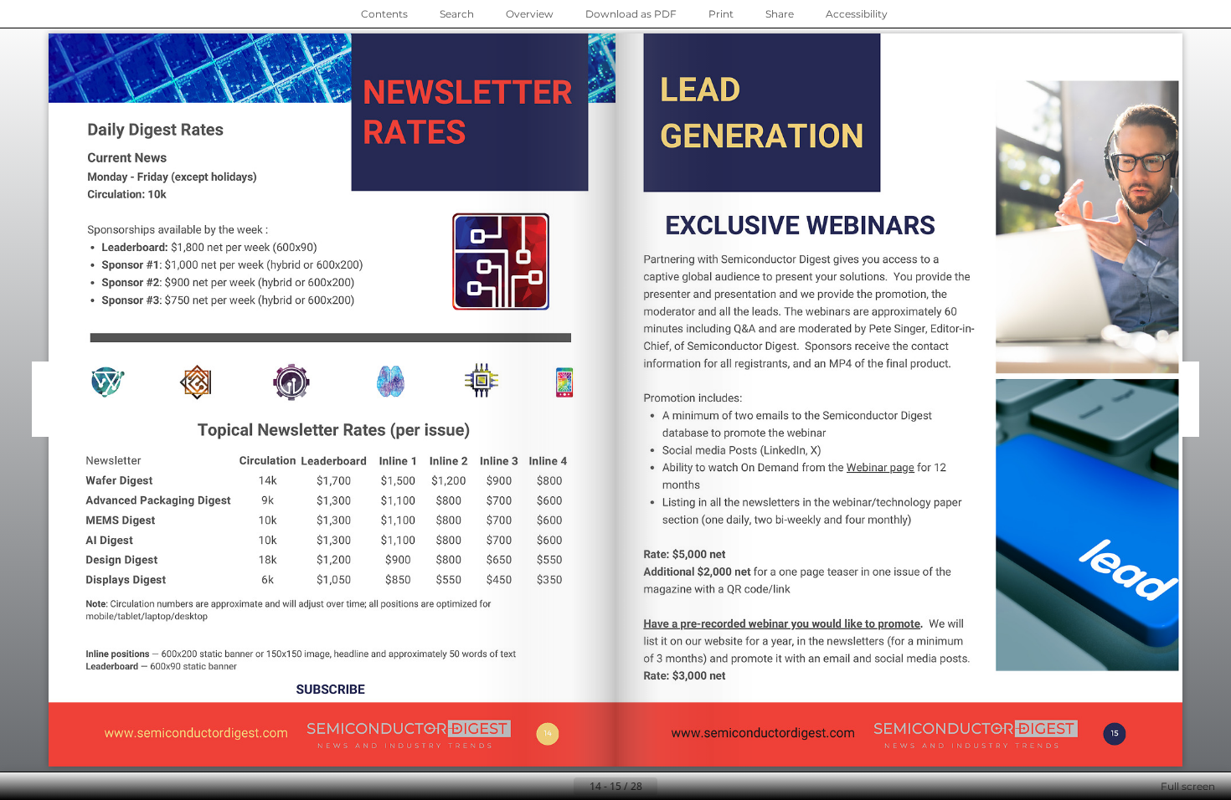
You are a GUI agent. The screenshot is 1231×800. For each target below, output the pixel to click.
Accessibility (857, 14)
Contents (384, 14)
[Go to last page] (697, 786)
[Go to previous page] (560, 786)
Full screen (1188, 786)
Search (457, 14)
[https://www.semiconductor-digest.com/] (197, 733)
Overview (530, 14)
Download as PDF (631, 14)
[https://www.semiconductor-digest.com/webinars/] (312, 468)
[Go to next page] (670, 786)
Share (779, 14)
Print (721, 14)
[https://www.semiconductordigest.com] (759, 734)
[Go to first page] (533, 786)
